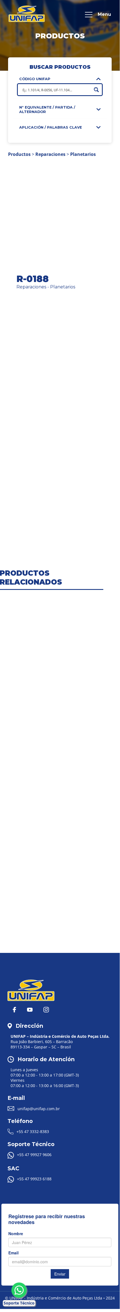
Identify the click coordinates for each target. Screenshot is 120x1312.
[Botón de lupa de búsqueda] (96, 90)
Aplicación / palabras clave (50, 127)
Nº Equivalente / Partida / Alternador (47, 109)
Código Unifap (34, 79)
